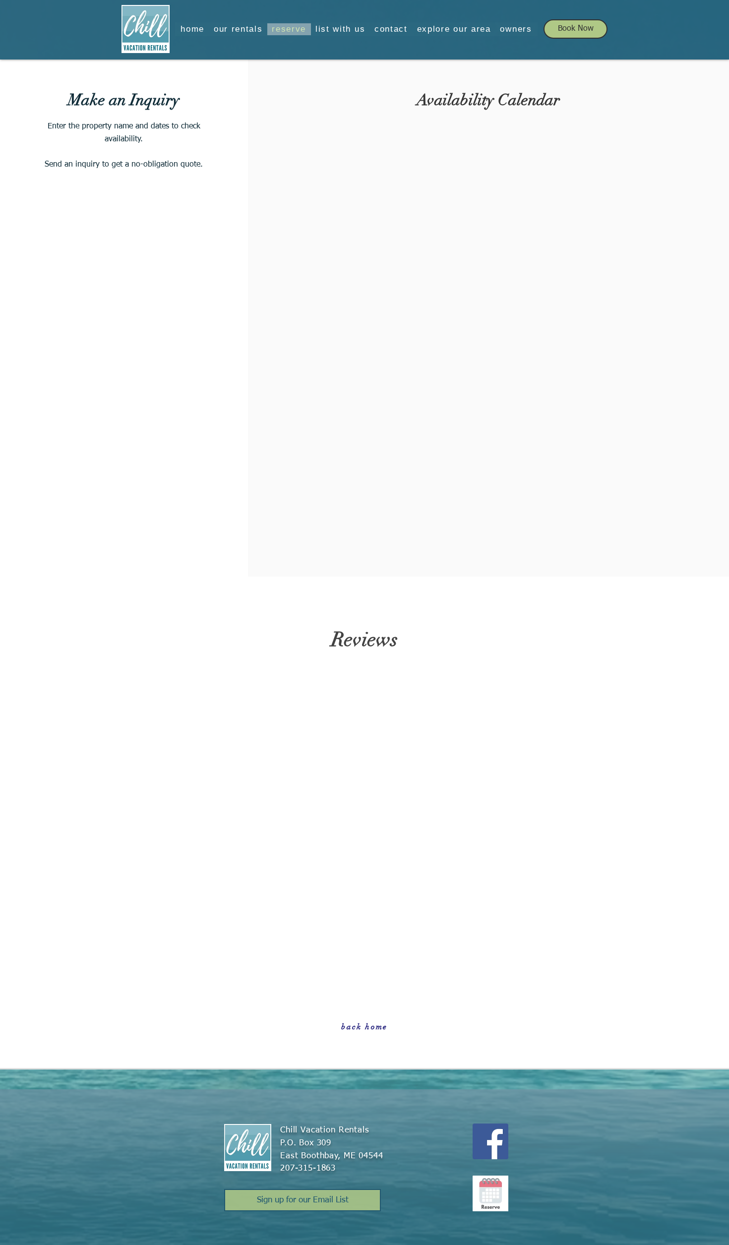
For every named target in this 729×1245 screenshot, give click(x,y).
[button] (238, 29)
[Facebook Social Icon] (490, 1141)
